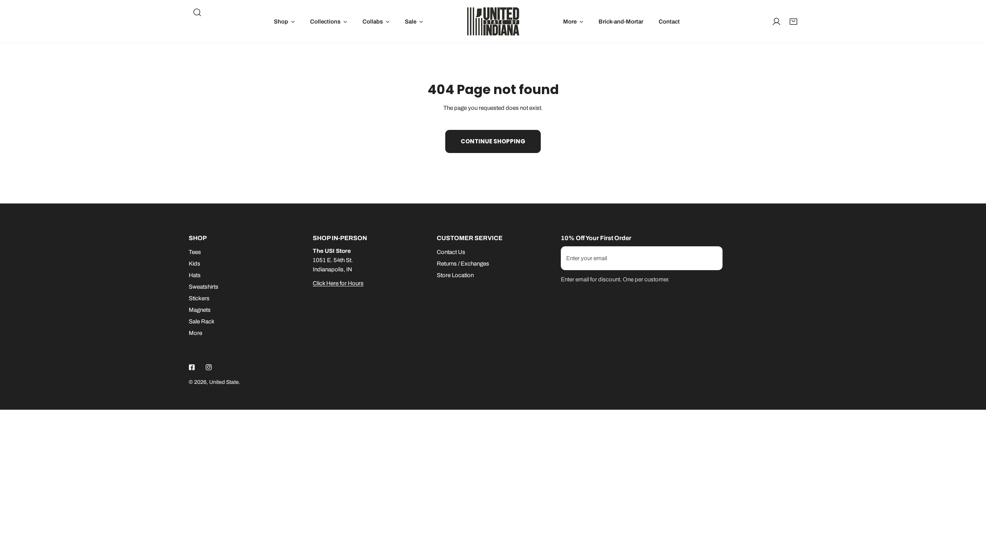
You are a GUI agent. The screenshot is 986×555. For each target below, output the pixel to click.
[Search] (197, 12)
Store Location (455, 275)
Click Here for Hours (338, 283)
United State (224, 382)
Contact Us (451, 252)
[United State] (493, 21)
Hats (195, 275)
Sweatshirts (203, 287)
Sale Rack (202, 321)
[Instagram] (208, 367)
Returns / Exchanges (463, 264)
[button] (284, 21)
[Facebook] (191, 367)
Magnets (200, 310)
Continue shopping (493, 141)
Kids (194, 264)
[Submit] (712, 257)
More (195, 333)
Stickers (199, 298)
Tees (195, 252)
